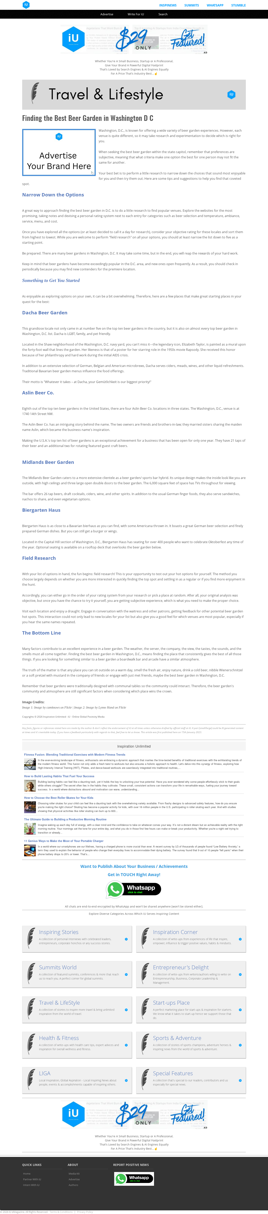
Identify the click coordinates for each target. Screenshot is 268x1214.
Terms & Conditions (61, 1212)
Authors (73, 1185)
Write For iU (136, 14)
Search (163, 14)
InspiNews (168, 5)
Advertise (106, 14)
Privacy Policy (85, 1212)
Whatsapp (215, 5)
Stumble (238, 5)
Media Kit (74, 1173)
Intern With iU (31, 1185)
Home (26, 1173)
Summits (191, 5)
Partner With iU (32, 1179)
